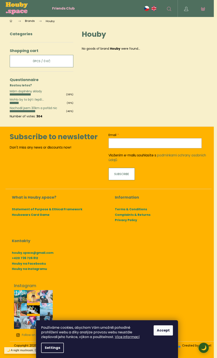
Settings (52, 347)
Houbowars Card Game (31, 214)
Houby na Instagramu (29, 269)
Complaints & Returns (132, 214)
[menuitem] (63, 8)
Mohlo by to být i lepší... (27, 99)
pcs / (41, 61)
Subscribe (121, 174)
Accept (163, 330)
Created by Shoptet (196, 346)
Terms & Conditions (131, 209)
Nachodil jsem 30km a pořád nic (33, 108)
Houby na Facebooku (29, 263)
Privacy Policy (126, 220)
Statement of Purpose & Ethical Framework (47, 209)
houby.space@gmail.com (32, 252)
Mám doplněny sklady (26, 91)
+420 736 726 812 (25, 258)
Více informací (127, 336)
